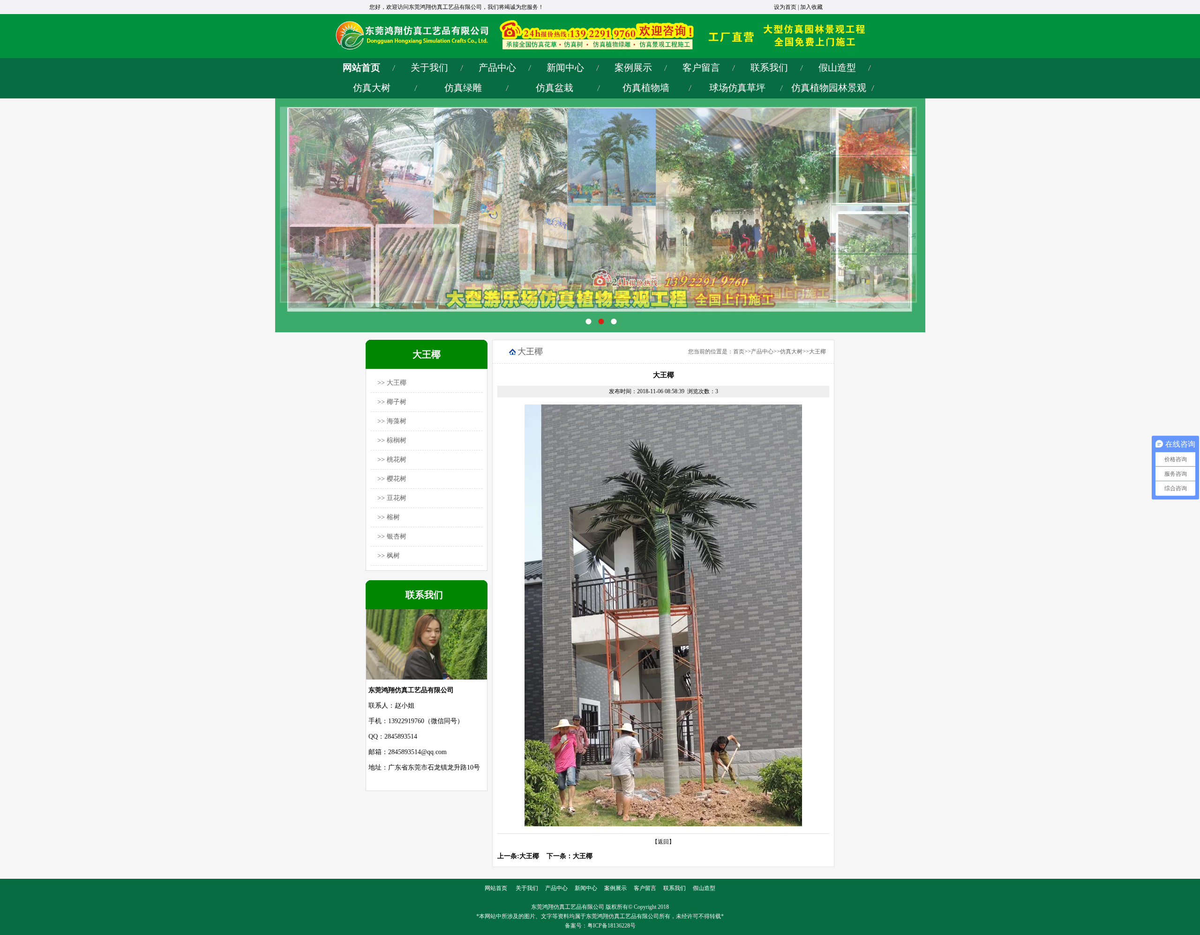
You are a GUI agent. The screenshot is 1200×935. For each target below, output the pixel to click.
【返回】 (663, 841)
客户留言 (701, 67)
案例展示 (633, 67)
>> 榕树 (388, 517)
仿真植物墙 (645, 87)
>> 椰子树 (391, 401)
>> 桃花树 (391, 459)
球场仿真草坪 (737, 87)
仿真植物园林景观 (828, 87)
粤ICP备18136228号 (611, 925)
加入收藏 (811, 7)
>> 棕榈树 (391, 440)
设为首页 (785, 7)
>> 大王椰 (391, 382)
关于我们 (429, 67)
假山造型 (837, 67)
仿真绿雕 (463, 87)
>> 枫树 (388, 555)
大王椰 (817, 351)
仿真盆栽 (554, 87)
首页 (738, 351)
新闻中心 (565, 67)
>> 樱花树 (391, 478)
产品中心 (497, 67)
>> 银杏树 (391, 536)
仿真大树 (371, 87)
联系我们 (769, 67)
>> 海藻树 (391, 421)
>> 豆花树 (391, 497)
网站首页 (361, 67)
